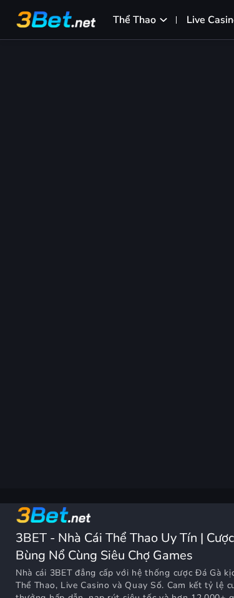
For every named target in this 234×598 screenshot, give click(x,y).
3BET (61, 573)
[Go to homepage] (53, 515)
